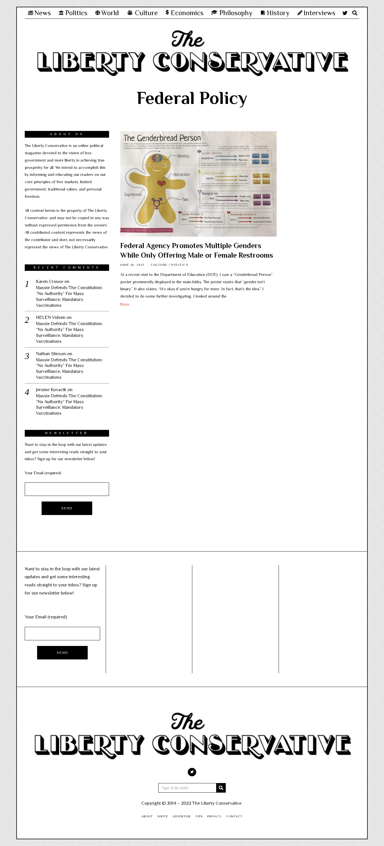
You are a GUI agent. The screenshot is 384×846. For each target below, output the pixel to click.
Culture (159, 264)
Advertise (182, 816)
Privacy (214, 816)
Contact (234, 816)
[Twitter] (345, 13)
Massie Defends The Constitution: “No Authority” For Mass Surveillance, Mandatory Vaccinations (69, 296)
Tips (199, 816)
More (124, 304)
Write (162, 816)
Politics (179, 264)
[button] (221, 788)
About (147, 816)
